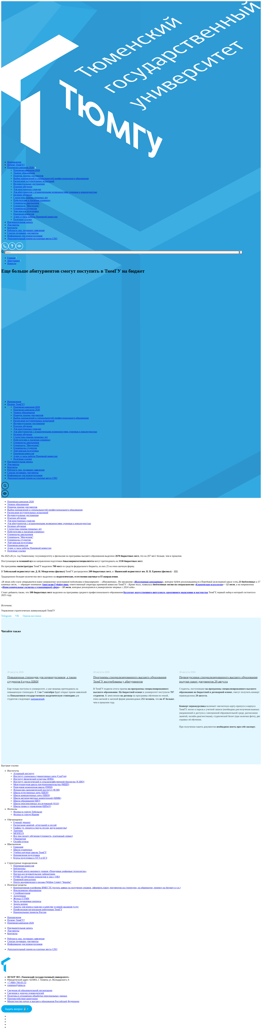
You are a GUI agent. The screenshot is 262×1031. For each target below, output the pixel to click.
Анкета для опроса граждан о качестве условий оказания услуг (46, 906)
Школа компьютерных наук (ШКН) (31, 795)
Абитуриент (13, 260)
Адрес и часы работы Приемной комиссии (35, 216)
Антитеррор (19, 896)
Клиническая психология (209, 584)
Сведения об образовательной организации (29, 990)
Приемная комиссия (23, 214)
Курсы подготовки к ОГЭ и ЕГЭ (30, 858)
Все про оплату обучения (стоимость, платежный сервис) (43, 836)
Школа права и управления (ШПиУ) (32, 806)
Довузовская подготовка (26, 211)
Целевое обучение (22, 195)
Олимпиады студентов (25, 208)
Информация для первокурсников (24, 236)
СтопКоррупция (21, 893)
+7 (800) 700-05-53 (16, 982)
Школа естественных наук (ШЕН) (30, 792)
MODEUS (18, 833)
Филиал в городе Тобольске (27, 811)
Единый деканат (21, 822)
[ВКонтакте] (19, 616)
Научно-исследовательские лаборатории (34, 874)
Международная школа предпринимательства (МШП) (41, 784)
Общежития (19, 838)
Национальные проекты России (29, 912)
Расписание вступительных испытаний (33, 181)
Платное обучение (22, 186)
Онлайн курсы (21, 841)
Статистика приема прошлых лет (30, 197)
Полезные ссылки (22, 219)
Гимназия (18, 847)
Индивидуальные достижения (29, 184)
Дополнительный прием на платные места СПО (32, 238)
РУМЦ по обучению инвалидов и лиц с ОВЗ (36, 876)
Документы (13, 225)
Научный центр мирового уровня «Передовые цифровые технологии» (50, 871)
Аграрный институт (23, 773)
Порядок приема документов (28, 175)
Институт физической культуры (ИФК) (33, 779)
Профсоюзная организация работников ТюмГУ (37, 909)
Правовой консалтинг (24, 879)
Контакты (12, 227)
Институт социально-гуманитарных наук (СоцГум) (39, 776)
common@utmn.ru (16, 985)
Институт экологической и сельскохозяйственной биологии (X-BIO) (48, 781)
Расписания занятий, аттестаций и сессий (35, 825)
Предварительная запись (20, 222)
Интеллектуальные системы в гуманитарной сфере (30, 587)
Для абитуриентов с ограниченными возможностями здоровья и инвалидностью (55, 192)
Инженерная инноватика (148, 581)
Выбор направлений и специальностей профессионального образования (51, 178)
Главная (11, 258)
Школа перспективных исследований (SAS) (36, 803)
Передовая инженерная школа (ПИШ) (33, 787)
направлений (37, 699)
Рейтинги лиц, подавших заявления (25, 230)
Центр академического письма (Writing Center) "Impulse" (42, 882)
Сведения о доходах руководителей (25, 993)
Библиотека (19, 868)
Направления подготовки (26, 855)
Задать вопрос (20, 904)
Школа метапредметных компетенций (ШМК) (37, 798)
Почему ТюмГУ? (16, 164)
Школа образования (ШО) (26, 801)
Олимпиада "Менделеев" (26, 205)
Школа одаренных (22, 849)
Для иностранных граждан (27, 189)
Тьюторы (18, 830)
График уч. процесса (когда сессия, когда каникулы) (40, 828)
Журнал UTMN (21, 898)
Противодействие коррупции (22, 998)
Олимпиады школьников (26, 203)
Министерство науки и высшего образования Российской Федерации (43, 1001)
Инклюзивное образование (27, 890)
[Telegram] (8, 616)
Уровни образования (24, 173)
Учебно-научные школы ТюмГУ (30, 852)
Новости (11, 263)
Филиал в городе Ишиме (26, 814)
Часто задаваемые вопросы (27, 901)
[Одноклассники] (34, 616)
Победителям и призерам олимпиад (31, 200)
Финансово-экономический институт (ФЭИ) (36, 790)
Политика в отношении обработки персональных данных (37, 996)
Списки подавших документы (23, 233)
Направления (14, 162)
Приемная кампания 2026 (20, 167)
